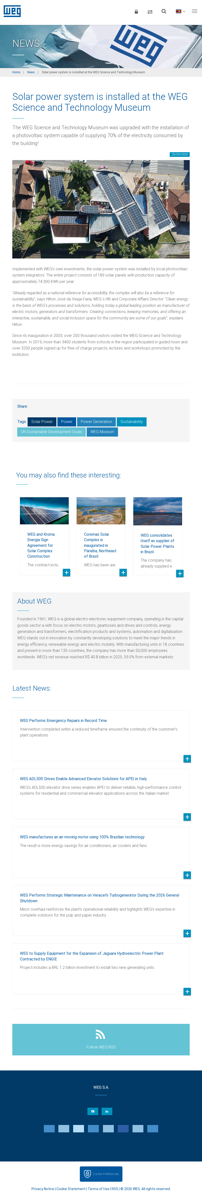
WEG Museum (102, 431)
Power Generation (96, 421)
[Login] (136, 11)
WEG (10, 11)
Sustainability (131, 421)
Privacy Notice (43, 1189)
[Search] (164, 11)
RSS (115, 1189)
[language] (180, 11)
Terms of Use (98, 1189)
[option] (44, 532)
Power (66, 421)
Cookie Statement (70, 1189)
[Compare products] (150, 11)
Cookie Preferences (106, 1174)
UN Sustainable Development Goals (51, 431)
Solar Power (42, 421)
